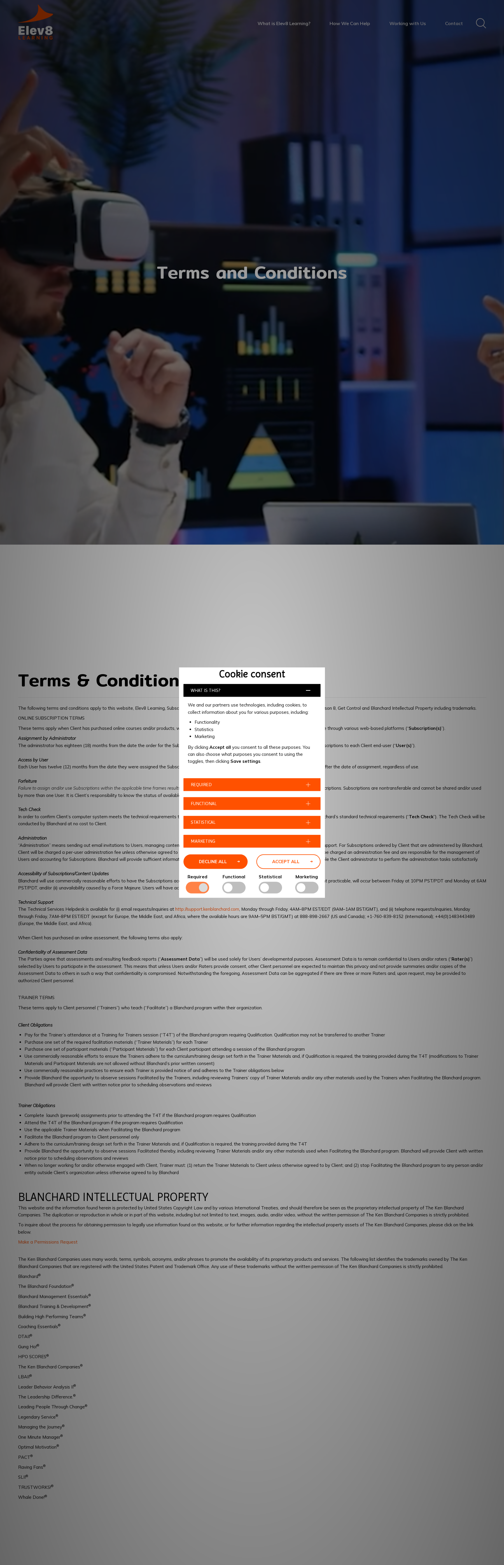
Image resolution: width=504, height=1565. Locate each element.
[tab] (252, 690)
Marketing (306, 876)
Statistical (270, 876)
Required (197, 876)
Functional (234, 876)
